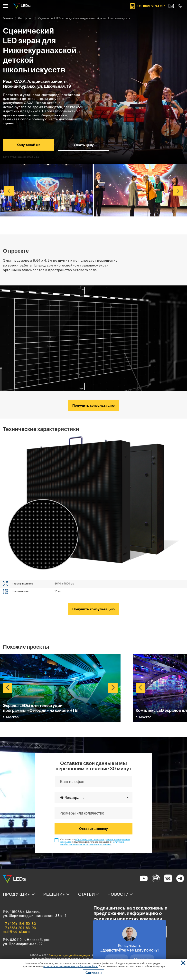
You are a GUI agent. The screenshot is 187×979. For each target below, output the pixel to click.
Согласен (93, 973)
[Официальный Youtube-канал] (144, 879)
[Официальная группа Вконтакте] (168, 879)
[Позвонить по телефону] (180, 6)
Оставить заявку (93, 829)
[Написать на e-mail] (171, 6)
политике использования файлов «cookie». (70, 966)
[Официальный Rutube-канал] (156, 879)
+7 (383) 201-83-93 (19, 928)
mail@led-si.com (16, 932)
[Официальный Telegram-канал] (180, 879)
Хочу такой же (28, 145)
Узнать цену (84, 145)
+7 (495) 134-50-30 (19, 924)
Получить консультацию (93, 405)
